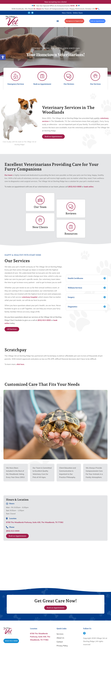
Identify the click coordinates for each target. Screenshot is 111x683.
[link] (3, 57)
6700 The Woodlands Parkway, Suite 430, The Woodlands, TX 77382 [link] (34, 522)
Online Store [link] (78, 13)
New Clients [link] (67, 13)
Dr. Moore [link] (37, 9)
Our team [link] (8, 175)
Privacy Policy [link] (62, 646)
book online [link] (88, 186)
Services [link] (60, 634)
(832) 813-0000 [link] (75, 186)
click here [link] (20, 364)
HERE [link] (72, 6)
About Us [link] (60, 638)
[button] (29, 12)
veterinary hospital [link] (29, 297)
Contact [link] (60, 642)
